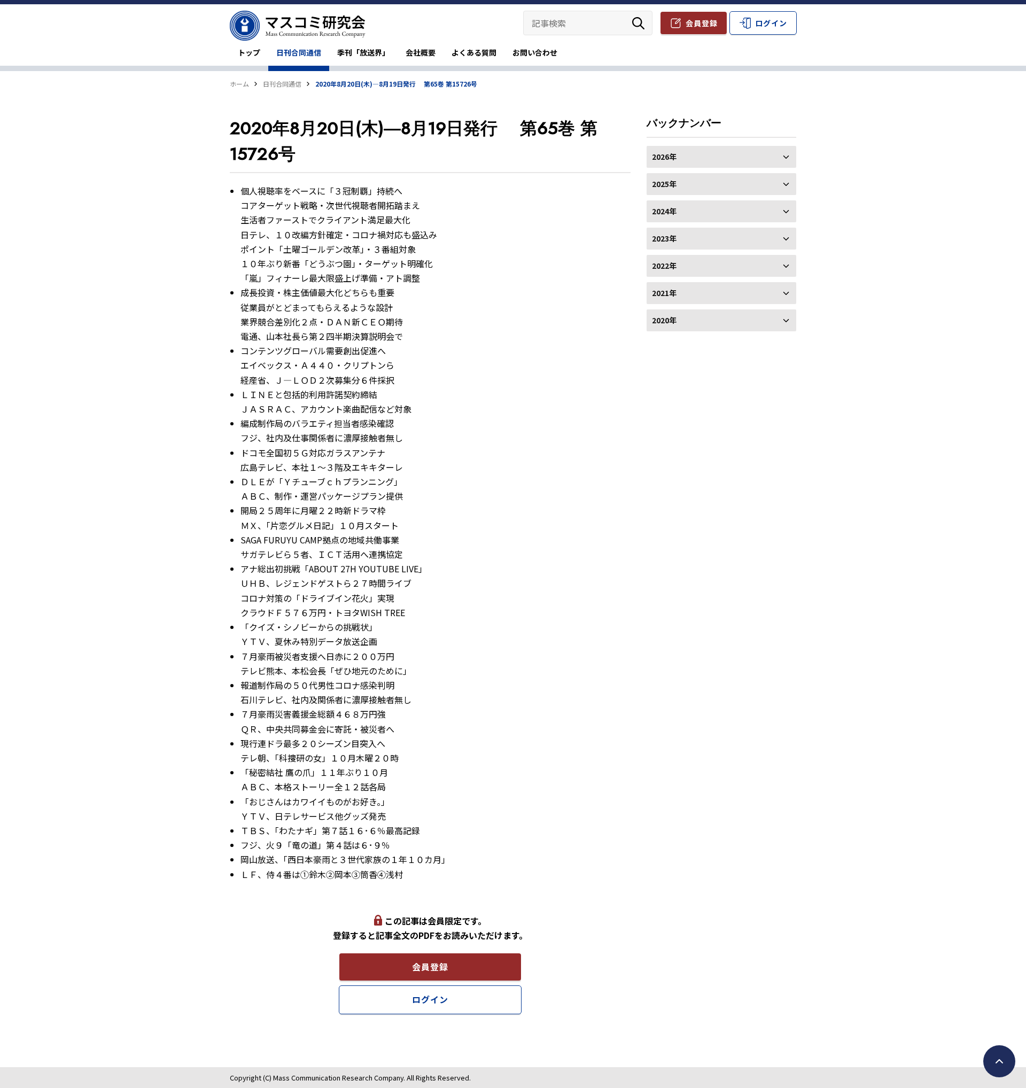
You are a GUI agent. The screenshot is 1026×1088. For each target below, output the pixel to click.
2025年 (664, 183)
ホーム (239, 83)
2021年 (664, 292)
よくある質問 (474, 52)
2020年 (664, 320)
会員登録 (702, 23)
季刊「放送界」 (363, 52)
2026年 (664, 156)
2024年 (664, 211)
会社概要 (421, 52)
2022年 (664, 265)
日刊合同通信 (298, 52)
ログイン (771, 23)
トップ (249, 52)
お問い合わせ (534, 52)
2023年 (664, 238)
